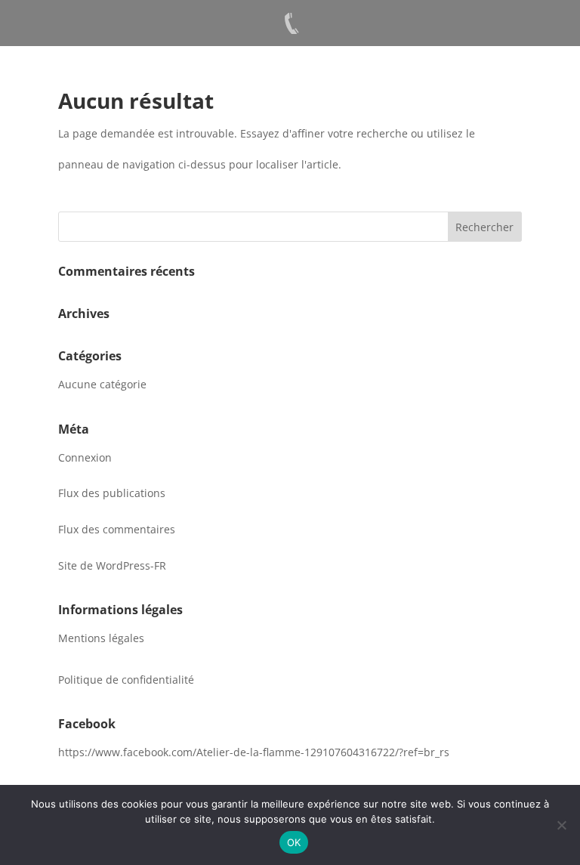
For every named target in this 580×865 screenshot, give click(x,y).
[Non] (561, 825)
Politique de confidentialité (126, 679)
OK (294, 842)
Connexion (85, 457)
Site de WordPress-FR (112, 565)
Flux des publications (111, 493)
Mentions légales (101, 638)
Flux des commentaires (116, 529)
